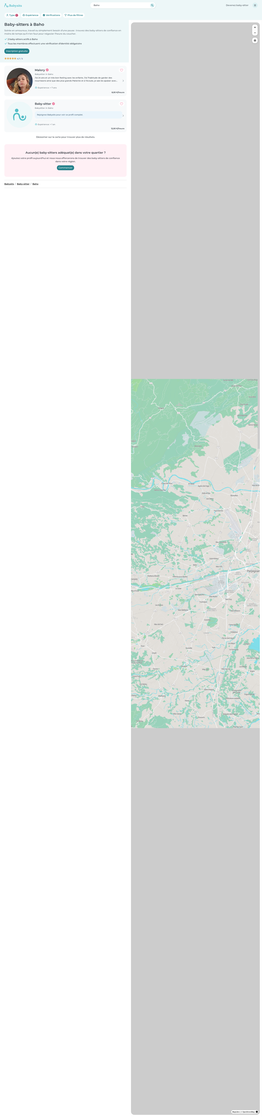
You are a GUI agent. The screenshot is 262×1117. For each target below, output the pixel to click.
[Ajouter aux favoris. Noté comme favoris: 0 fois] (121, 70)
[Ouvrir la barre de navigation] (255, 5)
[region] (195, 568)
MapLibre (236, 1112)
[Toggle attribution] (256, 1111)
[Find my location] (255, 40)
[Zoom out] (255, 32)
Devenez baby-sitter (237, 5)
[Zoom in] (255, 27)
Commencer (65, 167)
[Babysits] (13, 5)
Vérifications (52, 15)
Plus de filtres (75, 15)
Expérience (31, 15)
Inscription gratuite (17, 51)
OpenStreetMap (248, 1112)
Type (13, 15)
